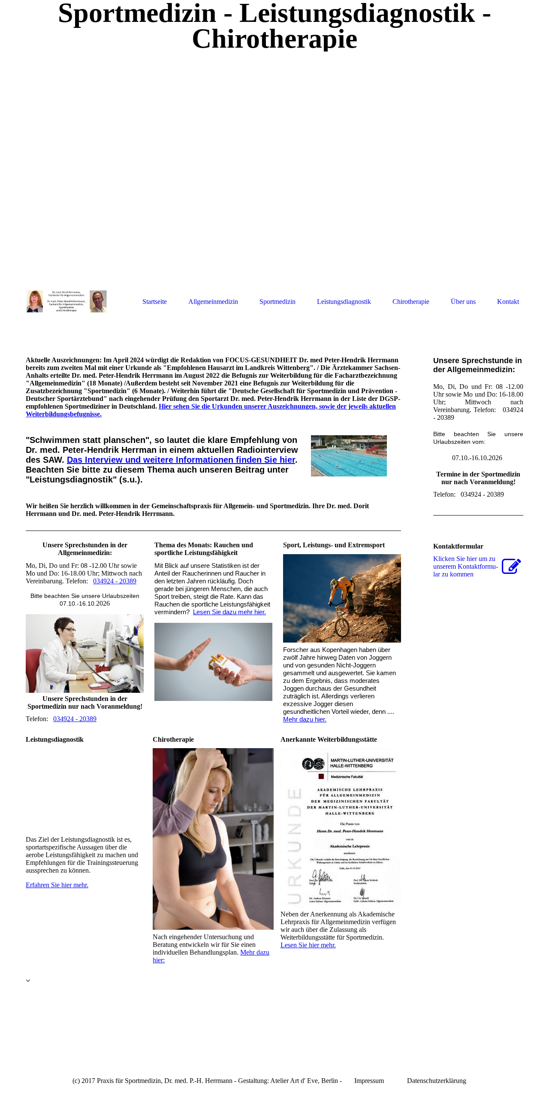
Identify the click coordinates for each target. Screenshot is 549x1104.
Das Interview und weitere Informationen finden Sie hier (181, 459)
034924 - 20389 (114, 581)
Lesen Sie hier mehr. (308, 945)
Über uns (463, 301)
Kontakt (508, 301)
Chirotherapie (410, 301)
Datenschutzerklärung (436, 1080)
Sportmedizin (277, 301)
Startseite (154, 301)
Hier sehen (174, 406)
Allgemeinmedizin (213, 301)
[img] (274, 164)
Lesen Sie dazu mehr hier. (229, 612)
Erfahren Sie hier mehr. (57, 885)
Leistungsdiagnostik (344, 301)
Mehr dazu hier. (304, 719)
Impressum (369, 1080)
